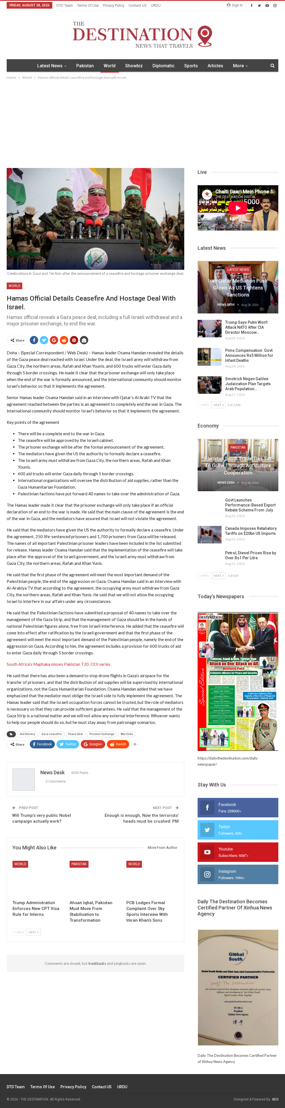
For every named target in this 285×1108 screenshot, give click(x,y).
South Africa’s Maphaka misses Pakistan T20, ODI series (58, 664)
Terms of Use (88, 5)
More (238, 65)
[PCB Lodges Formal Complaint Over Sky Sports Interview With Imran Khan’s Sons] (152, 879)
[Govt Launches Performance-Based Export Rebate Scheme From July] (210, 506)
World (110, 65)
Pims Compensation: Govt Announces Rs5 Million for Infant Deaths (249, 355)
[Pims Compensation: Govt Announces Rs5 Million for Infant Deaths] (210, 357)
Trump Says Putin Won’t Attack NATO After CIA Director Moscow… (246, 327)
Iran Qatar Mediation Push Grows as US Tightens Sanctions (237, 288)
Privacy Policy (113, 5)
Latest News (50, 65)
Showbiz (134, 65)
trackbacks (97, 963)
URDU (156, 5)
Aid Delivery (27, 734)
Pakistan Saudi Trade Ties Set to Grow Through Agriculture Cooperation (238, 465)
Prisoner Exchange (101, 734)
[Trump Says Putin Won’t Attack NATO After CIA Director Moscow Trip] (210, 329)
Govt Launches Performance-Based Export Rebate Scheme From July (250, 505)
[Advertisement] (142, 122)
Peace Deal (75, 734)
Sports (191, 65)
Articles (215, 65)
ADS (275, 1099)
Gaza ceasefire (51, 734)
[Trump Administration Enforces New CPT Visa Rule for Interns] (39, 879)
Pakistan (85, 65)
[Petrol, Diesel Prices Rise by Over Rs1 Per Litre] (210, 559)
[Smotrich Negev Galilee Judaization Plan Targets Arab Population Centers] (210, 385)
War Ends (127, 734)
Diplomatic (164, 65)
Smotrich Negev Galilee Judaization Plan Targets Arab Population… (248, 384)
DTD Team (64, 5)
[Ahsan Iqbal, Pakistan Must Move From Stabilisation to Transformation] (96, 879)
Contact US (138, 5)
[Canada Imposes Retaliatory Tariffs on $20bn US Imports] (210, 535)
